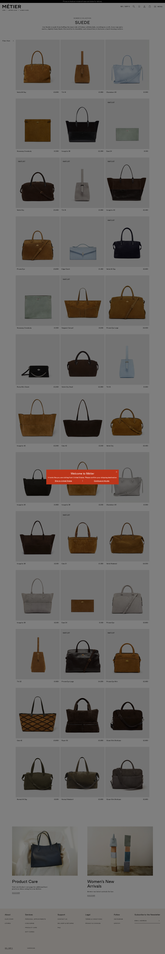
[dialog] (82, 477)
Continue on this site (101, 481)
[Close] (116, 472)
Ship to (63, 481)
